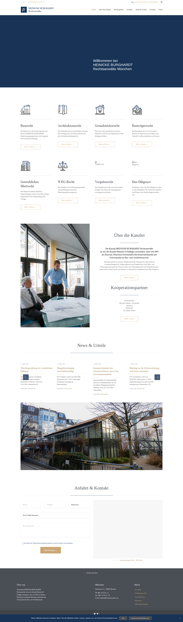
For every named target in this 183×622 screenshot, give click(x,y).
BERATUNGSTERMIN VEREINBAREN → (145, 2)
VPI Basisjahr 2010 (141, 593)
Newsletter (138, 590)
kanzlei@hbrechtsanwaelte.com (109, 598)
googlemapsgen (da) (127, 560)
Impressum (138, 600)
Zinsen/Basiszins (140, 597)
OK (123, 618)
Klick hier (139, 560)
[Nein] (180, 618)
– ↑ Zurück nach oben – (91, 573)
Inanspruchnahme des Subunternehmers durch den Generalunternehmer (106, 371)
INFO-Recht (31, 388)
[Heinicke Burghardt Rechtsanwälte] (37, 9)
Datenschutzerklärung (141, 604)
